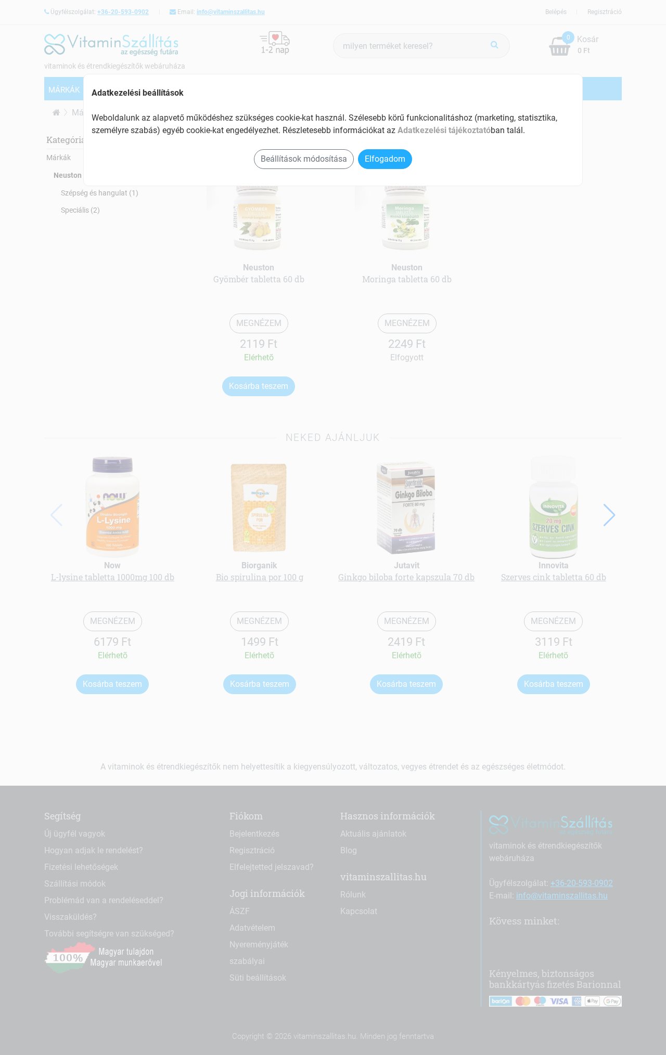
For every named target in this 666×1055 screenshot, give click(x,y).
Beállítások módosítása (304, 159)
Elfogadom (385, 159)
